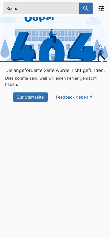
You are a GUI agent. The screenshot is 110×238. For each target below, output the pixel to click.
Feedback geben (72, 97)
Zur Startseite (30, 97)
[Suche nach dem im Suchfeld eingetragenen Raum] (86, 8)
